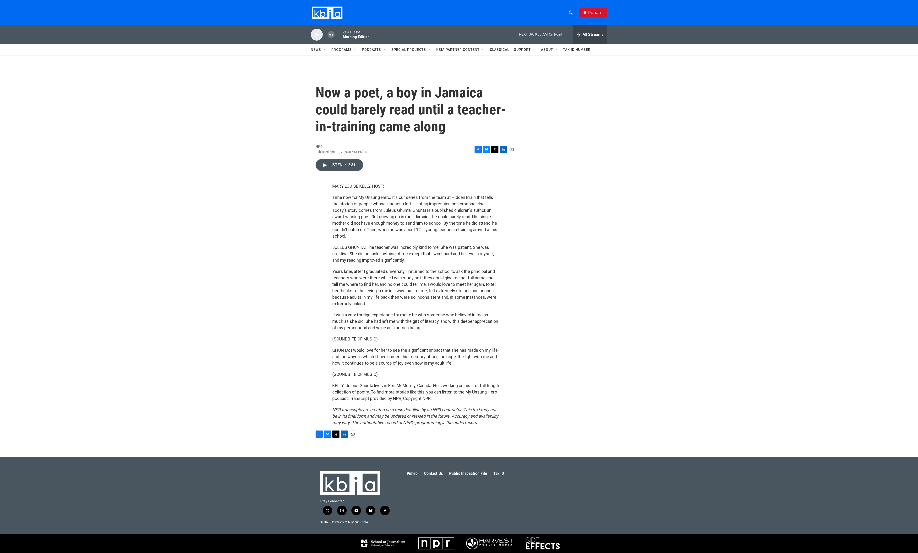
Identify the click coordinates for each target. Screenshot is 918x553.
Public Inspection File (468, 473)
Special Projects (408, 50)
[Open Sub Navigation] (325, 50)
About (547, 50)
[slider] (338, 34)
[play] (317, 34)
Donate (595, 12)
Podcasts (371, 50)
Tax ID (498, 473)
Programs (341, 50)
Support (522, 50)
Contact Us (433, 473)
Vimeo (412, 473)
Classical (499, 50)
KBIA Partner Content (458, 50)
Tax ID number (576, 50)
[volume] (331, 34)
